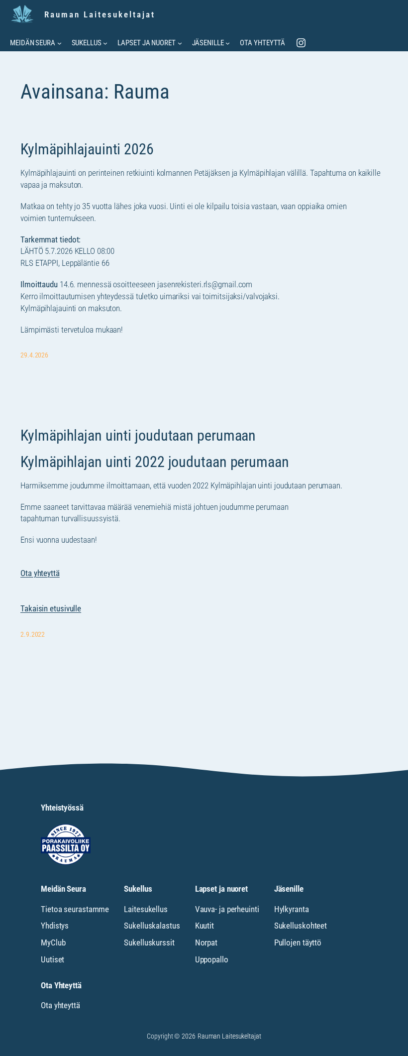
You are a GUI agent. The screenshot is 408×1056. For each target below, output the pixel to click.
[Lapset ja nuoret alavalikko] (180, 43)
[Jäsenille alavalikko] (227, 43)
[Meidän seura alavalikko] (59, 43)
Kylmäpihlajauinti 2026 (87, 149)
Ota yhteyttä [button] (40, 573)
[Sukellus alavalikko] (105, 43)
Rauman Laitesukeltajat (99, 14)
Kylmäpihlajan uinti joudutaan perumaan (138, 435)
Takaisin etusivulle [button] (50, 608)
